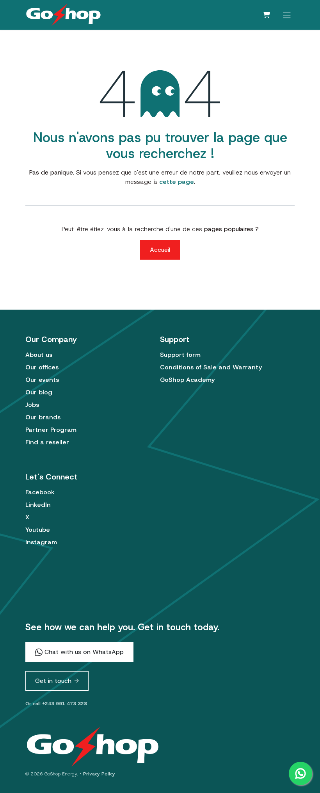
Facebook (40, 492)
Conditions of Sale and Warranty (211, 367)
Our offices (42, 367)
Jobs (32, 405)
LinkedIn (38, 505)
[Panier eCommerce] (266, 15)
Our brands (42, 417)
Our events (42, 380)
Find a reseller (47, 442)
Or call (56, 703)
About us (38, 355)
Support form (180, 355)
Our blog (38, 392)
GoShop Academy (187, 380)
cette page (176, 182)
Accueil (160, 250)
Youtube (37, 530)
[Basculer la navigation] (287, 15)
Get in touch (53, 681)
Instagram (41, 542)
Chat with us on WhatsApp (83, 652)
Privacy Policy (99, 774)
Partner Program (50, 430)
